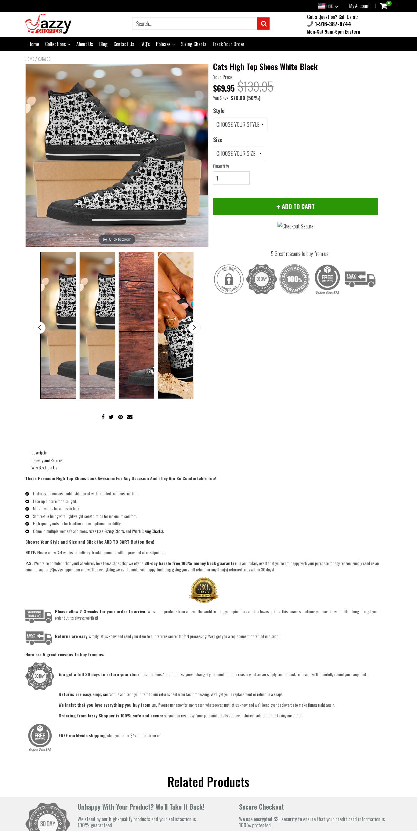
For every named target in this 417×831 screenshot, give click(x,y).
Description (40, 452)
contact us (111, 694)
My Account (359, 5)
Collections (56, 44)
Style (219, 111)
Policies (164, 44)
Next (194, 328)
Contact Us (124, 44)
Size (218, 140)
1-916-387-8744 (332, 24)
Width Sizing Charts (147, 531)
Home (33, 44)
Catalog (44, 59)
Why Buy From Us (44, 467)
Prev (39, 328)
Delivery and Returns (46, 460)
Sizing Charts (193, 44)
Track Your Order (228, 44)
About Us (84, 44)
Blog (103, 44)
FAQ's (145, 44)
